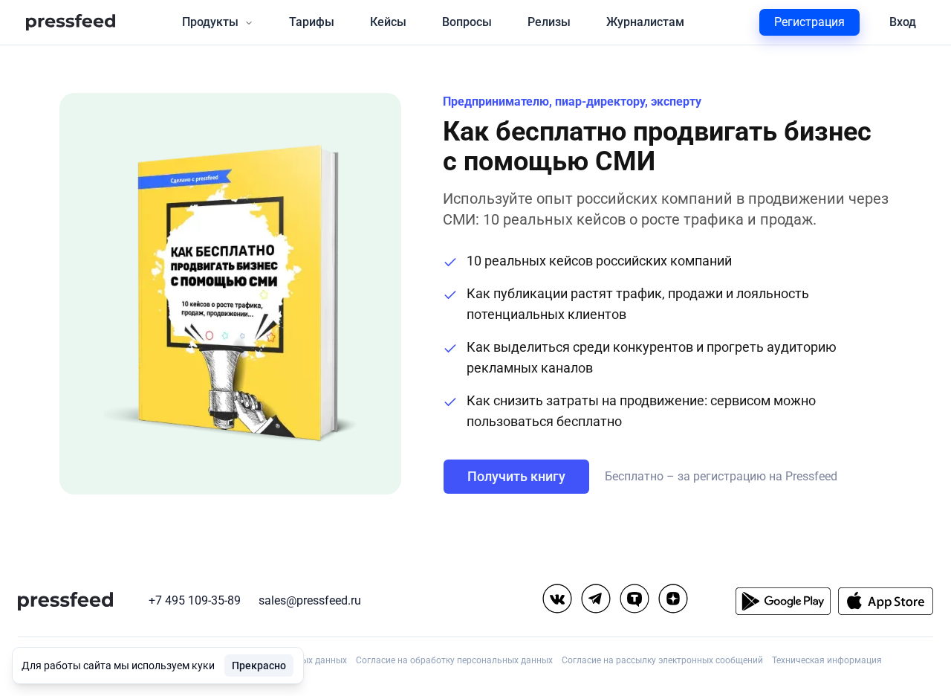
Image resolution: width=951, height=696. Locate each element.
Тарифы (311, 22)
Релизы (549, 22)
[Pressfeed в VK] (557, 598)
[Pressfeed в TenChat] (634, 598)
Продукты (210, 22)
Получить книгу (516, 476)
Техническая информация (827, 660)
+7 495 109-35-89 (195, 600)
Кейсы (388, 22)
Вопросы (467, 22)
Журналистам (645, 22)
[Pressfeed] (70, 22)
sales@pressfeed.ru (310, 600)
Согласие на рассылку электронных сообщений (662, 660)
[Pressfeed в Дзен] (673, 598)
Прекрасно (259, 665)
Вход (902, 22)
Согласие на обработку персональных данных (454, 660)
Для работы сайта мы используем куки (118, 665)
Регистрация (809, 22)
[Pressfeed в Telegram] (596, 598)
